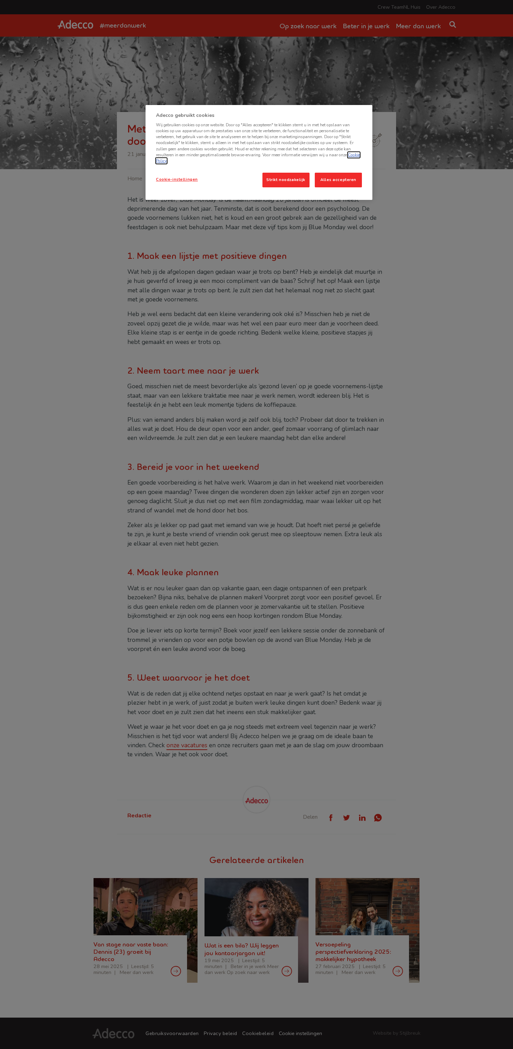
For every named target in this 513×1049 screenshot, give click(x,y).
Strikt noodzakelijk (285, 179)
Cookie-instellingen (177, 179)
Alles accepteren (338, 179)
